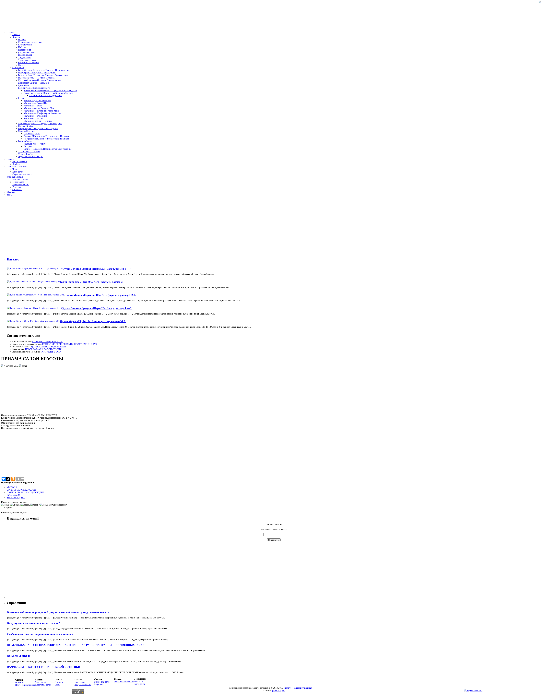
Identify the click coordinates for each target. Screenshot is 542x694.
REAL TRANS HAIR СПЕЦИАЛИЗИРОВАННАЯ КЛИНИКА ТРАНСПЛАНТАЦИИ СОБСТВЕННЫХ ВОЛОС (76, 644)
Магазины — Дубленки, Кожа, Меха (41, 111)
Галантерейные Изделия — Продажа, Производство (43, 75)
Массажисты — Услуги (35, 144)
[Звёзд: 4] (35, 505)
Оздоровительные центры (30, 156)
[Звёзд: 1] (6, 505)
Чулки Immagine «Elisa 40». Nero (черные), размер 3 (91, 281)
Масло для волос (20, 179)
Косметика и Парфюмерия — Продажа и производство (50, 90)
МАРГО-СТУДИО (16, 497)
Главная (10, 32)
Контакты (138, 681)
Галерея (16, 34)
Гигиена (22, 39)
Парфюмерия (24, 50)
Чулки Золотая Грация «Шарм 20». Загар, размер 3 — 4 (97, 268)
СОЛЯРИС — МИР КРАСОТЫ (47, 341)
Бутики (21, 98)
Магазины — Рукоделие (35, 116)
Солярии (28, 146)
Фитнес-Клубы (25, 154)
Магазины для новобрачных (37, 100)
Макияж (11, 192)
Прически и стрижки (17, 166)
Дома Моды (23, 85)
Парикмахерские (32, 133)
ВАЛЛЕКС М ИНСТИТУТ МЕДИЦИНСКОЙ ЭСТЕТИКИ (43, 666)
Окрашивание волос (22, 174)
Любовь (16, 164)
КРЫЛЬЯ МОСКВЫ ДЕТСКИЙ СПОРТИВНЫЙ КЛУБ (69, 344)
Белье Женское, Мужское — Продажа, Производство (43, 70)
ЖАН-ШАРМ (13, 495)
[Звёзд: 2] (16, 505)
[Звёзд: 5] (45, 505)
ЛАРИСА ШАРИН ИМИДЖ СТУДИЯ (25, 492)
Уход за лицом (25, 55)
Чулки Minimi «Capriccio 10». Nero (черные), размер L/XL (100, 294)
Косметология (25, 44)
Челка (15, 169)
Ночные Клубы (25, 126)
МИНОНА (12, 487)
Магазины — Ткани (33, 118)
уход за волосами (26, 52)
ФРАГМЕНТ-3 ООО (51, 352)
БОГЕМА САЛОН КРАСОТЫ (21, 490)
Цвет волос (17, 172)
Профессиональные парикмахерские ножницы (46, 139)
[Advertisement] (24, 226)
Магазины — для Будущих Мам (39, 108)
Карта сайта (139, 684)
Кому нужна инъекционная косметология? (33, 623)
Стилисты (17, 189)
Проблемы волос (20, 184)
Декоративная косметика (30, 42)
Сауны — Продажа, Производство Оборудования (47, 149)
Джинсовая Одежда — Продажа (33, 83)
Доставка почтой (274, 524)
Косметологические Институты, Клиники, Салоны (48, 93)
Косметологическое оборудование (45, 95)
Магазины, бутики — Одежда (38, 121)
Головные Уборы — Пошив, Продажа (36, 78)
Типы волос (18, 182)
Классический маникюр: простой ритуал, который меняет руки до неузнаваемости (58, 612)
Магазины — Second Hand (36, 103)
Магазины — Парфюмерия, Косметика (42, 113)
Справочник (18, 67)
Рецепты (16, 187)
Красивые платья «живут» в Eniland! (48, 346)
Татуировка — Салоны (29, 151)
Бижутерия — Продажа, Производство (36, 72)
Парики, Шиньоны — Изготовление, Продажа (46, 136)
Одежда (22, 65)
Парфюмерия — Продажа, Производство (38, 128)
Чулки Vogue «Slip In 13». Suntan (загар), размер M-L (93, 321)
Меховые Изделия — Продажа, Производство (40, 123)
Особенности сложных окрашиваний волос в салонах (40, 634)
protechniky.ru (278, 690)
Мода (9, 194)
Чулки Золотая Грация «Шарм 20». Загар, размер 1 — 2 (97, 308)
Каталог (16, 37)
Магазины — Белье (33, 105)
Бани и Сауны (25, 141)
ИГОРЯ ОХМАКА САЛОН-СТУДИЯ (43, 349)
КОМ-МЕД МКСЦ (18, 655)
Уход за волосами (15, 177)
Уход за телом (24, 57)
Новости (11, 159)
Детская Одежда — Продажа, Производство (39, 80)
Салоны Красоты (26, 131)
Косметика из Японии (28, 62)
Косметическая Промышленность (34, 88)
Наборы (22, 47)
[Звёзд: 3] (25, 505)
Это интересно (19, 161)
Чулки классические (28, 60)
